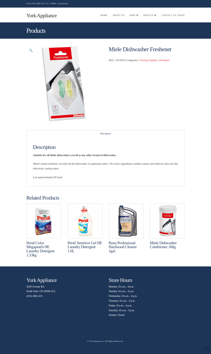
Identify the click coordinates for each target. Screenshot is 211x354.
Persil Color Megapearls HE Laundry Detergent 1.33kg (40, 249)
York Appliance (41, 15)
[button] (30, 50)
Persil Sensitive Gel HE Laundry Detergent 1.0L (85, 247)
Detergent (164, 60)
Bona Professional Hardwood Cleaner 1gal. (123, 247)
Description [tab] (105, 133)
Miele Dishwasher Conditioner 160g (163, 245)
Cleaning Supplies (148, 60)
